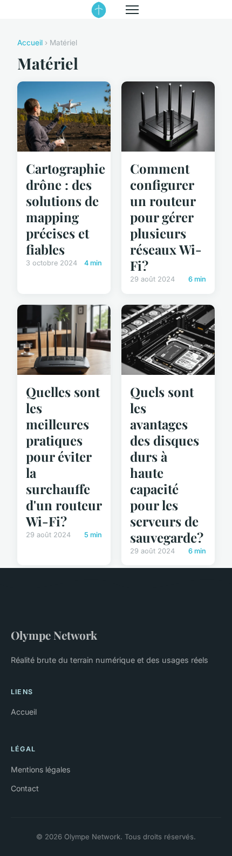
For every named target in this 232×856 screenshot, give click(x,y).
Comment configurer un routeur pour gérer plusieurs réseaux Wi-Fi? (166, 217)
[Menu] (132, 9)
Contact (25, 788)
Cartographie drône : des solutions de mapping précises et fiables (65, 209)
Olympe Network (54, 634)
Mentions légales (40, 769)
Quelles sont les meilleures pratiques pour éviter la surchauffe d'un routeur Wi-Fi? (63, 456)
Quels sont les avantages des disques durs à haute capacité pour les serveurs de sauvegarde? (166, 464)
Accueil (30, 42)
